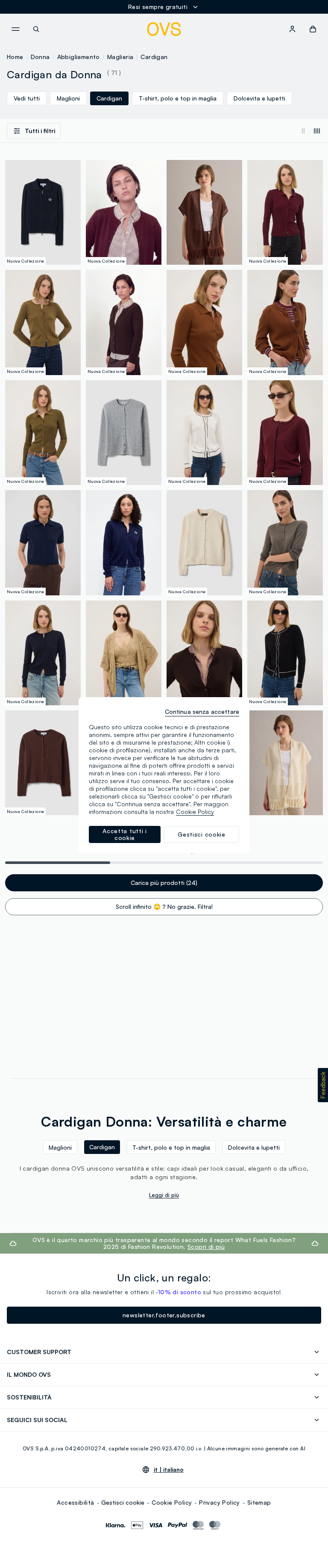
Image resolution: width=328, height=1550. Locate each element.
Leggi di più (164, 1195)
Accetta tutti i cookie (124, 834)
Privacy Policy (219, 1502)
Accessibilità (75, 1502)
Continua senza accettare (202, 711)
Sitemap (259, 1502)
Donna (40, 56)
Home (15, 56)
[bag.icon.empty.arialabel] (312, 29)
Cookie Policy (172, 1502)
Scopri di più (206, 1246)
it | (169, 1469)
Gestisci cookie (122, 1502)
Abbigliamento (78, 56)
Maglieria (120, 56)
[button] (323, 1085)
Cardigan (154, 56)
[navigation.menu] (15, 29)
